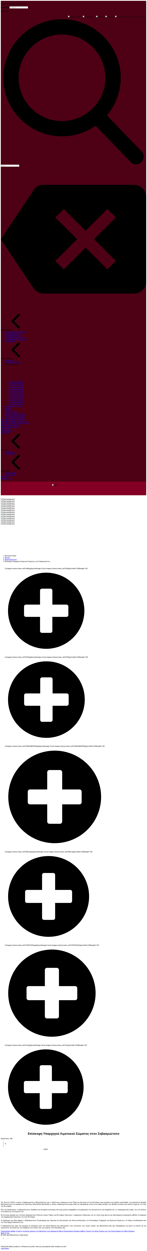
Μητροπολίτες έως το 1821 (15, 416)
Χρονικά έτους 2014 (16, 399)
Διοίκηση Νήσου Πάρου (13, 336)
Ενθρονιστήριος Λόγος (13, 406)
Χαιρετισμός (9, 360)
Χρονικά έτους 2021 (16, 385)
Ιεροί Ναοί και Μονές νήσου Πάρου (13, 421)
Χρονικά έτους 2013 (16, 400)
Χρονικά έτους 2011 (16, 404)
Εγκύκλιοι (8, 408)
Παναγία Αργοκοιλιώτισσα (10, 427)
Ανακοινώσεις (6, 429)
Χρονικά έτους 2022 (16, 383)
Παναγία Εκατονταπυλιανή (10, 425)
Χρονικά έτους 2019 (16, 389)
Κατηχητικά (9, 452)
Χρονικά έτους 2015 (16, 397)
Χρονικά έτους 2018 (16, 391)
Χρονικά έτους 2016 (16, 395)
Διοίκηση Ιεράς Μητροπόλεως (16, 332)
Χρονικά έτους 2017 (16, 393)
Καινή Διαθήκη (10, 475)
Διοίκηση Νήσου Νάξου (13, 334)
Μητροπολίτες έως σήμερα (15, 417)
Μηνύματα (8, 410)
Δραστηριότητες (7, 431)
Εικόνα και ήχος (6, 479)
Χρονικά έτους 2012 (16, 402)
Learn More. (5, 1248)
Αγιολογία (4, 477)
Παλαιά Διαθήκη (10, 473)
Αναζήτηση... (5, 7)
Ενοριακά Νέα (10, 341)
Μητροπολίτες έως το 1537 (15, 414)
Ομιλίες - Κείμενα (11, 412)
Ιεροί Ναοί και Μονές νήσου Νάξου (13, 419)
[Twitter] (5, 1144)
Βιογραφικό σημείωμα (13, 362)
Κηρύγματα (5, 433)
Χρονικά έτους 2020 (16, 387)
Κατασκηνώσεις (10, 454)
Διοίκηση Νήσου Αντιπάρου (14, 338)
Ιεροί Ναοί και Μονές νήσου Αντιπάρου (15, 423)
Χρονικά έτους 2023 (16, 381)
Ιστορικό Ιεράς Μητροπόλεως (16, 339)
